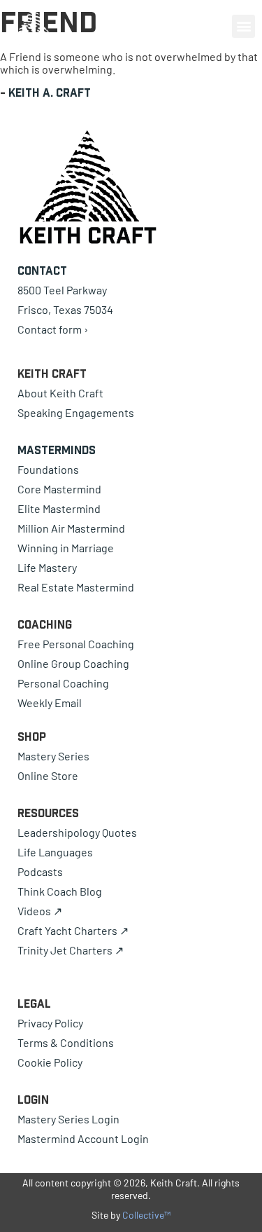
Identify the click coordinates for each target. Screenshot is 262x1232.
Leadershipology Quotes (77, 832)
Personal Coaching (63, 683)
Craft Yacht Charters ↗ (73, 930)
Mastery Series (53, 755)
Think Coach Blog (59, 891)
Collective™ (146, 1215)
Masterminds (56, 450)
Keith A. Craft (49, 92)
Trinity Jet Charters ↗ (70, 950)
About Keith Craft (60, 392)
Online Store (47, 775)
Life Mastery (47, 567)
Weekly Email (49, 702)
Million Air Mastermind (71, 528)
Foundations (48, 469)
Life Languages (55, 851)
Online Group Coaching (73, 663)
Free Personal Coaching (75, 643)
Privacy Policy (50, 1022)
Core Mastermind (59, 488)
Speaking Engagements (75, 412)
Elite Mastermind (59, 508)
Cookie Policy (49, 1062)
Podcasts (40, 871)
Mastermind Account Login (83, 1138)
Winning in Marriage (65, 547)
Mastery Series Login (68, 1118)
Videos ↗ (39, 910)
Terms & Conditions (65, 1042)
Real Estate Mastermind (75, 587)
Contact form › (52, 329)
